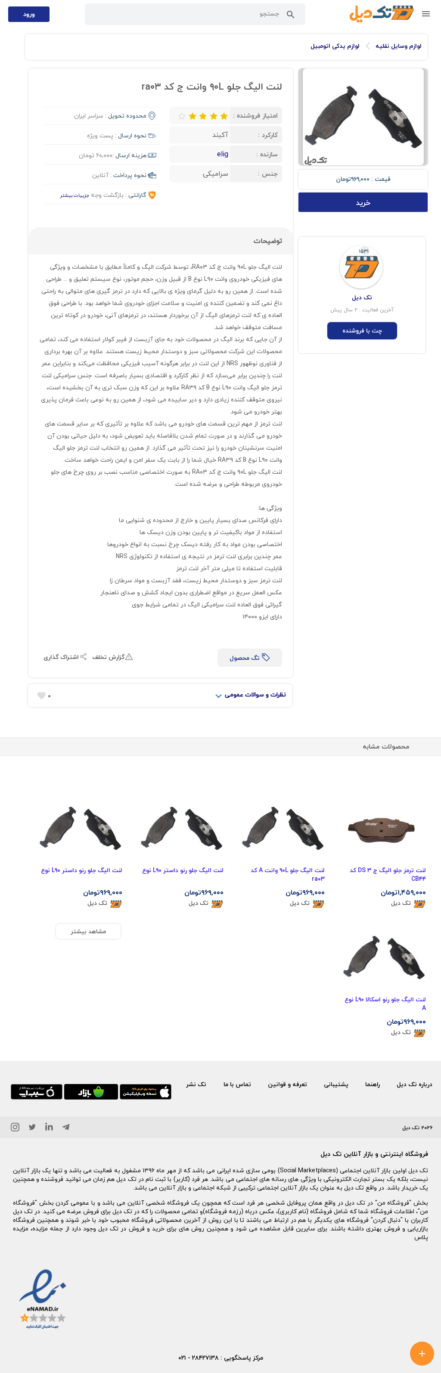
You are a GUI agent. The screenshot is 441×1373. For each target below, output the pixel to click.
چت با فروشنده (362, 330)
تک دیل (401, 903)
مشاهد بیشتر (88, 931)
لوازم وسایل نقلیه (399, 46)
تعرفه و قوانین (287, 1084)
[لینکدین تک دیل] (49, 1128)
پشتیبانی (336, 1084)
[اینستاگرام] (15, 1128)
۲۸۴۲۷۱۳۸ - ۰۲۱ (198, 1357)
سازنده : (267, 154)
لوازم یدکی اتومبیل (335, 46)
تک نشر (196, 1084)
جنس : (268, 173)
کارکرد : (268, 134)
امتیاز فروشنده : (255, 115)
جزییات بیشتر (74, 195)
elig (222, 154)
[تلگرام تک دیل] (66, 1128)
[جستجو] (291, 16)
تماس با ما (237, 1084)
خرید (363, 202)
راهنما (372, 1084)
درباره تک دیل (414, 1084)
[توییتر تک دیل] (32, 1128)
